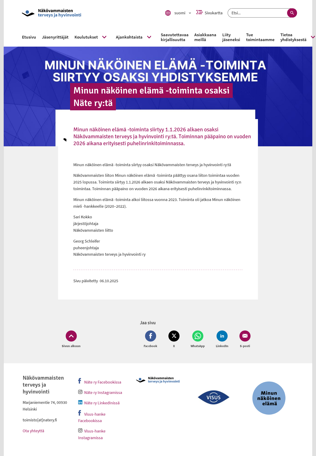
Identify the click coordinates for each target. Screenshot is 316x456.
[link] (88, 13)
